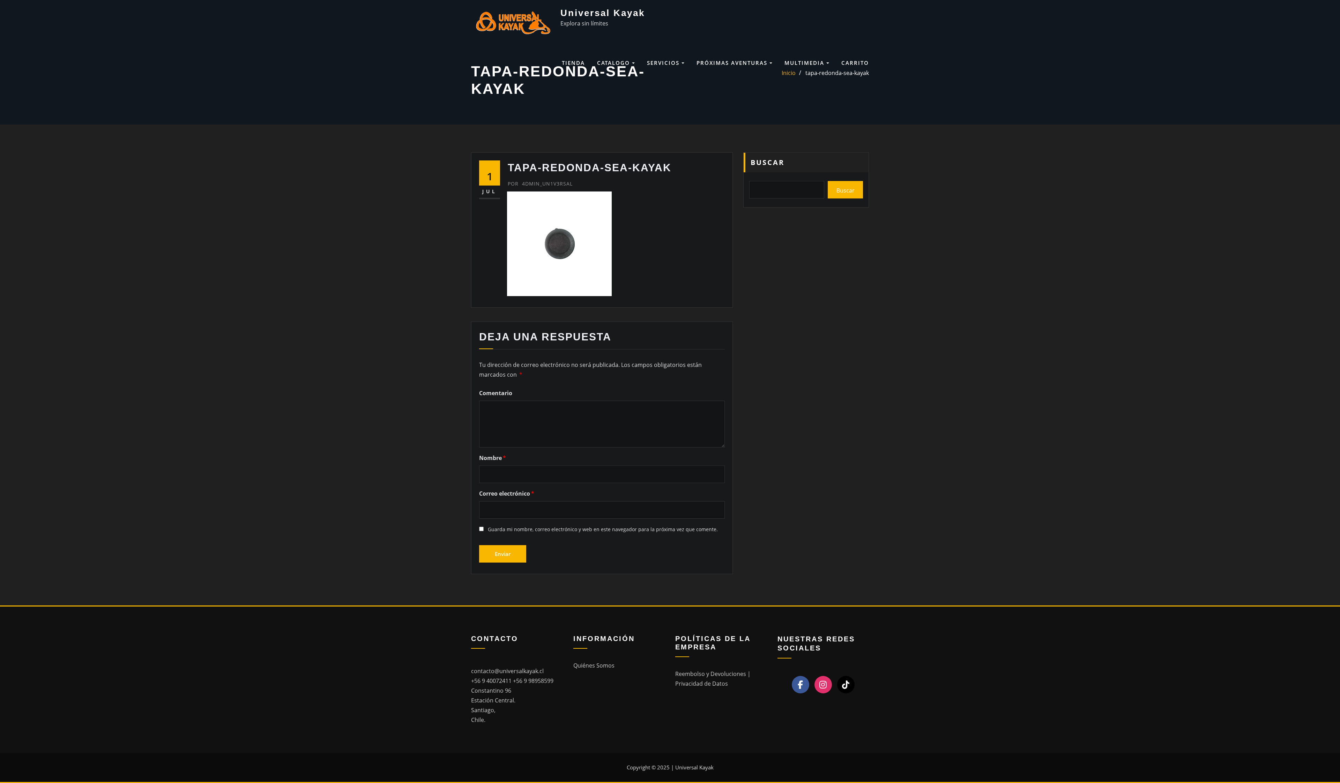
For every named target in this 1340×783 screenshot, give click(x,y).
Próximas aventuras (733, 62)
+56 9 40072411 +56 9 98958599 (512, 681)
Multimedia (805, 62)
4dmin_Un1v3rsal (540, 183)
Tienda (573, 62)
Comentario (495, 393)
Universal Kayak (602, 13)
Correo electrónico (506, 493)
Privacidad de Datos (701, 683)
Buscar (767, 162)
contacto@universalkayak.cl (507, 671)
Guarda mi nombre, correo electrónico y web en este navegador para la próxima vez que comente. (603, 529)
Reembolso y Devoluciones (711, 674)
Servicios (664, 62)
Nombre (492, 458)
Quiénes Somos (594, 665)
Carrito (855, 62)
